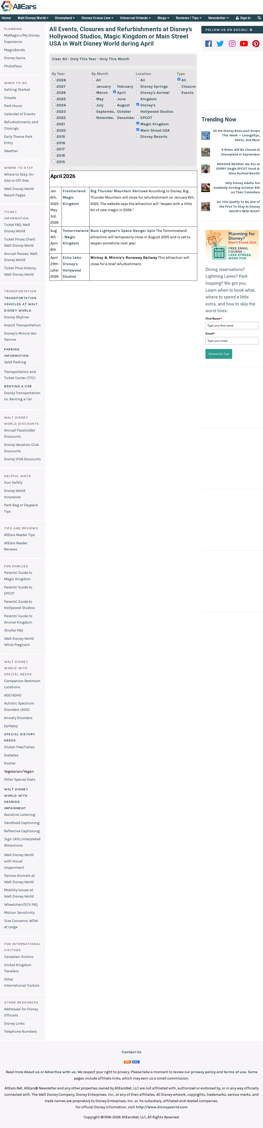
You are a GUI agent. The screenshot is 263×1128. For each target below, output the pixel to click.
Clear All (59, 59)
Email (210, 333)
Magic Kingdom (154, 124)
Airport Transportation (22, 325)
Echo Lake (72, 257)
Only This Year (83, 59)
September (104, 111)
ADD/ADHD (12, 695)
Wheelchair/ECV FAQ (21, 904)
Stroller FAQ (13, 630)
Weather (11, 151)
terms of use (235, 1072)
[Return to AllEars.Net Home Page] (31, 11)
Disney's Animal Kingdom (155, 95)
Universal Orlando (134, 18)
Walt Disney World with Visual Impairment (19, 861)
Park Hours (13, 106)
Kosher (10, 763)
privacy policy (203, 1072)
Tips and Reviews (21, 528)
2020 (61, 130)
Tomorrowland (76, 230)
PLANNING (13, 29)
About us (32, 1072)
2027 (61, 86)
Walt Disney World (32, 18)
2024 (61, 105)
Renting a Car (18, 386)
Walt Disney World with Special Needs (18, 668)
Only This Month (114, 59)
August (123, 105)
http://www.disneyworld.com (162, 1107)
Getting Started (17, 89)
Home (6, 18)
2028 (61, 80)
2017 (61, 149)
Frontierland (74, 191)
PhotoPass (13, 66)
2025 (61, 99)
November (104, 117)
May (100, 99)
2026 (61, 92)
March (102, 92)
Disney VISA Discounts (22, 459)
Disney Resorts (153, 136)
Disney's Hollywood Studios (156, 108)
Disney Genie (14, 58)
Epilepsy (11, 726)
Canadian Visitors (18, 956)
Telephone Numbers (20, 1031)
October (124, 111)
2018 (61, 143)
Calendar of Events (19, 114)
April (121, 92)
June (121, 99)
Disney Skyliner (16, 317)
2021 (61, 124)
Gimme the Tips (219, 354)
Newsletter (217, 18)
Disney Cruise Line (96, 18)
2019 (61, 136)
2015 (61, 162)
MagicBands (14, 50)
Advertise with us (60, 1072)
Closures (189, 86)
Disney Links (14, 1023)
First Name (213, 318)
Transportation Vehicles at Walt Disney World (21, 304)
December (125, 117)
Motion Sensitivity (19, 912)
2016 (61, 155)
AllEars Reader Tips (19, 535)
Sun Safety (13, 482)
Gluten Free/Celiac (19, 747)
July (99, 105)
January (103, 86)
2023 (61, 111)
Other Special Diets (19, 779)
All (98, 80)
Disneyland (64, 18)
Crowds (10, 98)
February (125, 86)
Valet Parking (15, 362)
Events (187, 92)
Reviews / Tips (188, 18)
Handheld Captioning (22, 823)
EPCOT (146, 117)
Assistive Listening (19, 814)
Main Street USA (155, 130)
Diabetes (11, 755)
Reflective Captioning (22, 831)
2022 (61, 117)
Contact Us (131, 1052)
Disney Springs (154, 86)
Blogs (162, 18)
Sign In (244, 18)
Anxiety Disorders (18, 718)
